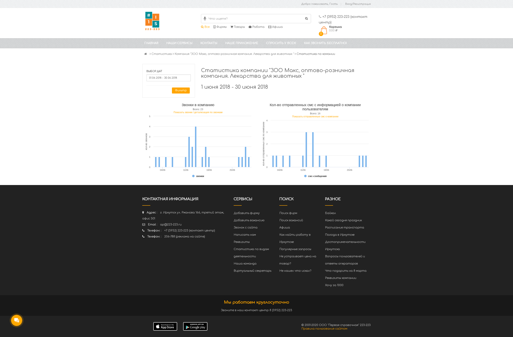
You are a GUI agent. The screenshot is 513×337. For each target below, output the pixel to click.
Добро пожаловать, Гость (319, 4)
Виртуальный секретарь (252, 270)
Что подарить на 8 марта (346, 270)
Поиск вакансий (291, 220)
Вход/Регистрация (358, 4)
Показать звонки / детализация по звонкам (198, 112)
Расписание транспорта (344, 227)
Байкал (330, 213)
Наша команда (245, 263)
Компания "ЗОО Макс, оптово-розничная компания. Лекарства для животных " (234, 53)
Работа (258, 26)
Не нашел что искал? (295, 270)
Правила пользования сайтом (324, 328)
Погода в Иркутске (339, 234)
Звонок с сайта (246, 227)
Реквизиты (242, 241)
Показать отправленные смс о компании (315, 116)
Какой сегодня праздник (343, 220)
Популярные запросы (295, 249)
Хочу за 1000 (334, 285)
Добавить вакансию (249, 220)
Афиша (277, 26)
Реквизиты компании (340, 278)
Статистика (161, 53)
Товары (239, 26)
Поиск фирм (288, 213)
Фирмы (221, 26)
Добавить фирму (247, 213)
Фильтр (181, 90)
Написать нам (245, 234)
